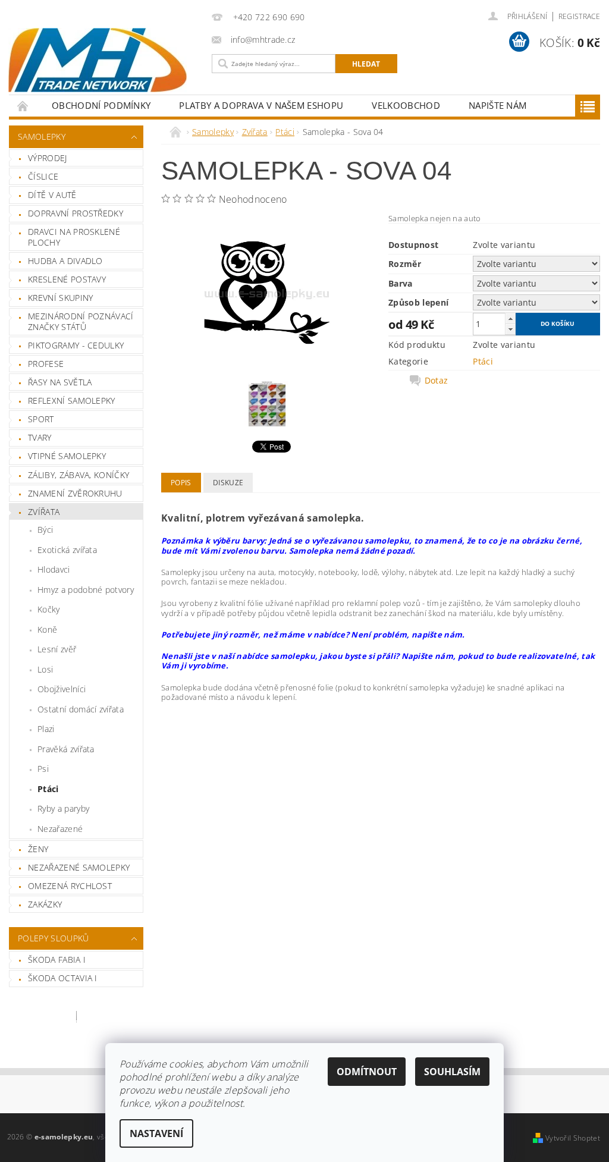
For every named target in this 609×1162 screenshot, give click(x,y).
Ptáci (48, 788)
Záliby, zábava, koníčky (78, 474)
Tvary (40, 437)
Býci (45, 529)
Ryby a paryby (63, 808)
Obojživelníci (61, 689)
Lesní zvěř (56, 649)
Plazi (46, 728)
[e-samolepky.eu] (100, 60)
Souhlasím (452, 1071)
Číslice (43, 176)
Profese (46, 363)
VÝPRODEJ (47, 158)
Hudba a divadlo (65, 260)
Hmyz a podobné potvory (85, 589)
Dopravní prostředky (75, 213)
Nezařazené (60, 828)
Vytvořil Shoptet (572, 1138)
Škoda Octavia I (63, 978)
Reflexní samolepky (71, 400)
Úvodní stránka (23, 105)
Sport (41, 419)
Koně (47, 629)
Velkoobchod (406, 105)
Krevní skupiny (60, 297)
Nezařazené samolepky (79, 867)
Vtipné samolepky (67, 455)
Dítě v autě (52, 194)
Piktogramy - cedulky (76, 345)
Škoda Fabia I (57, 959)
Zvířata (43, 511)
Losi (45, 669)
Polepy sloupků (53, 938)
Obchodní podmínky (101, 105)
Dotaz (436, 380)
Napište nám (498, 105)
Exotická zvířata (67, 549)
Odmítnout (367, 1071)
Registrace (579, 16)
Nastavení (156, 1133)
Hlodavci (53, 569)
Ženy (38, 849)
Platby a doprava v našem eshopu (261, 105)
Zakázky (45, 904)
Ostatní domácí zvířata (80, 709)
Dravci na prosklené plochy (74, 237)
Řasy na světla (60, 382)
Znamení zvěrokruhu (75, 493)
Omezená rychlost (70, 885)
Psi (43, 768)
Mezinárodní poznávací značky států (81, 321)
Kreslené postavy (67, 279)
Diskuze (228, 483)
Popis (181, 483)
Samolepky (41, 136)
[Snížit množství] (510, 329)
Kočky (48, 609)
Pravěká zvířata (66, 749)
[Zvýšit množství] (510, 318)
